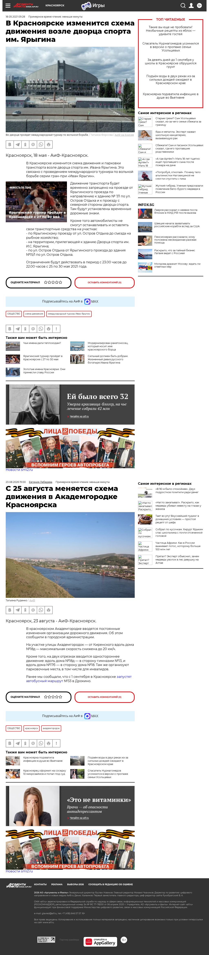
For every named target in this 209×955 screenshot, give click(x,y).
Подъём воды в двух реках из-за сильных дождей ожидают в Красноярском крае (170, 79)
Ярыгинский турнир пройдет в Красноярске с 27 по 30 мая (42, 358)
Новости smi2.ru (19, 470)
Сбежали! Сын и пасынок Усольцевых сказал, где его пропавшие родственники (179, 148)
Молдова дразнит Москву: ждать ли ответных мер (177, 265)
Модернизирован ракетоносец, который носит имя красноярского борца (108, 346)
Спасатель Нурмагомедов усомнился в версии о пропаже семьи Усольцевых (170, 47)
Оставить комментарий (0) (104, 282)
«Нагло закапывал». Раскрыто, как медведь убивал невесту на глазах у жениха (178, 505)
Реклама (56, 884)
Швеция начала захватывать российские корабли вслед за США (177, 225)
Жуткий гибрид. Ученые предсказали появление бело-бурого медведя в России (179, 189)
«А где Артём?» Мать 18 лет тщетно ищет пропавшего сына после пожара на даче (178, 162)
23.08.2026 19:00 (16, 482)
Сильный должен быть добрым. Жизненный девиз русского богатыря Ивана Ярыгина (108, 359)
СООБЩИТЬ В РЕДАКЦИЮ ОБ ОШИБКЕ (110, 884)
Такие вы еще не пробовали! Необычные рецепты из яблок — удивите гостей (170, 31)
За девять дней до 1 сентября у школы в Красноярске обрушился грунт (170, 63)
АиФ (32, 600)
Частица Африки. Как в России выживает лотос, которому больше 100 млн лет (178, 546)
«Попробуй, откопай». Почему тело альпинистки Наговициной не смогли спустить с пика (178, 175)
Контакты (40, 884)
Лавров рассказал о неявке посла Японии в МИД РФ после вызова (175, 211)
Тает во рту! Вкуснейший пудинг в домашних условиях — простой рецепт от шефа (177, 519)
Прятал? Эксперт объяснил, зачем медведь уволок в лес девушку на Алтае (177, 559)
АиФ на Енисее (124, 134)
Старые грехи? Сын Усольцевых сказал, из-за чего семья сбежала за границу (178, 121)
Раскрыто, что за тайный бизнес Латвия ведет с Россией (174, 252)
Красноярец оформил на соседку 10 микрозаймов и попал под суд (44, 772)
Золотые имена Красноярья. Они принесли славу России (44, 371)
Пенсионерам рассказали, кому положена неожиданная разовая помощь (175, 240)
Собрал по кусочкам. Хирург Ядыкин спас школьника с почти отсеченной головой (179, 532)
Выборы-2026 (75, 884)
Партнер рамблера (69, 939)
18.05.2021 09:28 (15, 16)
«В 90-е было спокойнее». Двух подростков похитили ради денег (177, 490)
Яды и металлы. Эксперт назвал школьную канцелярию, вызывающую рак (176, 135)
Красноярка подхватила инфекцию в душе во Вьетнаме (171, 95)
